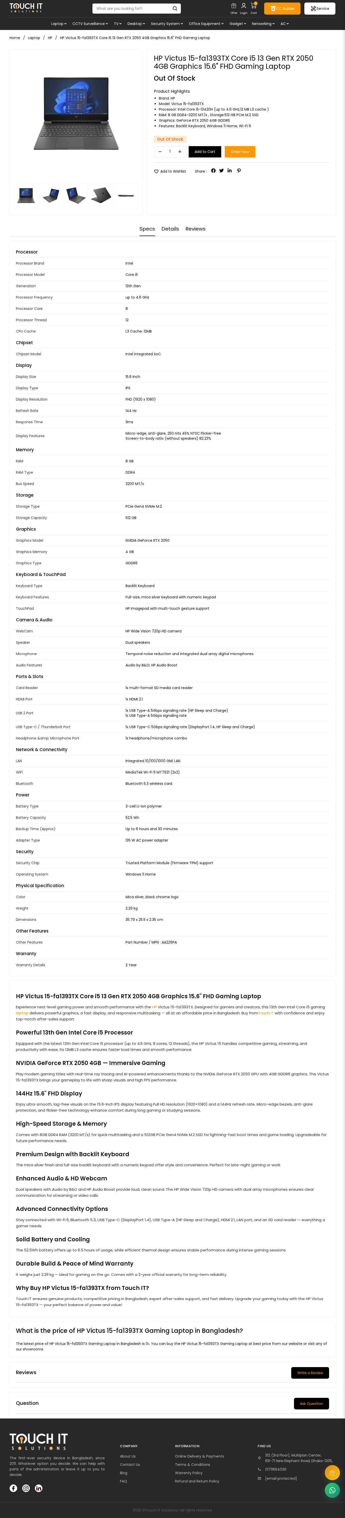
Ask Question (311, 1403)
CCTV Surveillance (88, 23)
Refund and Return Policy (197, 1481)
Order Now (240, 151)
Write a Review (310, 1372)
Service (322, 8)
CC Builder (285, 8)
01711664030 (275, 1469)
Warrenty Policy (189, 1472)
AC (283, 23)
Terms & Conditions (192, 1464)
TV (116, 23)
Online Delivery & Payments (199, 1456)
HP (173, 98)
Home (15, 37)
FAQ (123, 1481)
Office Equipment (204, 23)
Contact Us (130, 1464)
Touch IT (266, 1013)
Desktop (135, 23)
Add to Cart (205, 151)
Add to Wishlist (170, 171)
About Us (128, 1456)
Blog (123, 1472)
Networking (262, 23)
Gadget (236, 23)
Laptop (57, 23)
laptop (22, 1013)
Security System (165, 23)
